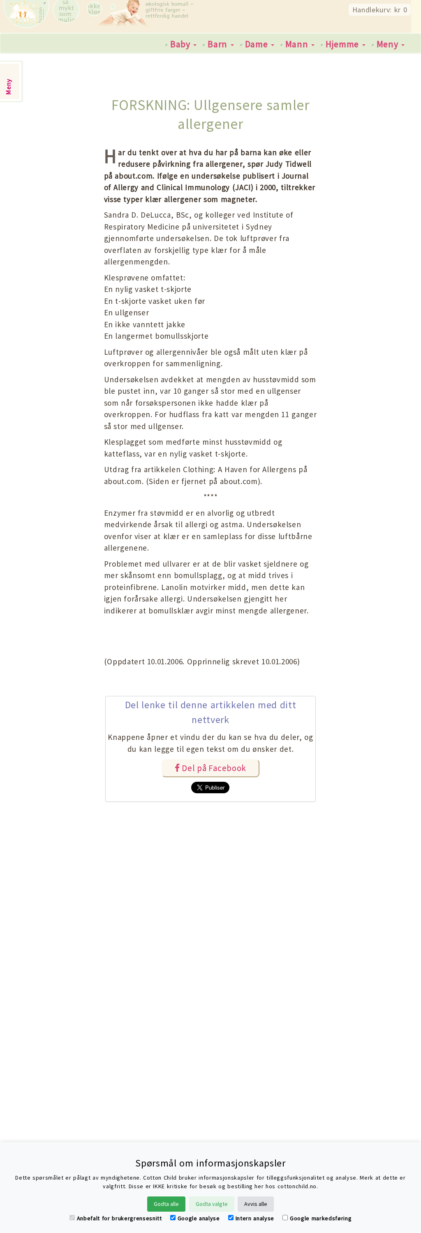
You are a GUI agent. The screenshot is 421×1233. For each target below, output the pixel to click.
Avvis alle (255, 1204)
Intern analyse (255, 1218)
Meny (388, 44)
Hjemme (343, 44)
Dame (257, 44)
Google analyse (199, 1218)
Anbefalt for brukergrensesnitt (119, 1218)
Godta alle (166, 1204)
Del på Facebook (213, 768)
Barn (218, 44)
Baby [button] (181, 44)
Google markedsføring (321, 1218)
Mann (297, 44)
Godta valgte (212, 1204)
